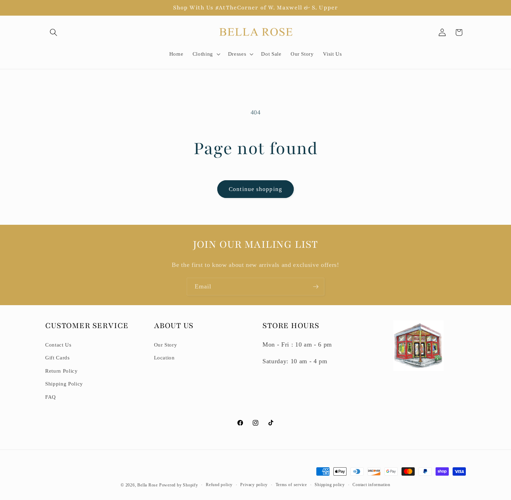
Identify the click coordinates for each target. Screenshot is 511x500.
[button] (53, 32)
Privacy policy (254, 484)
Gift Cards (57, 357)
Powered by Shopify (178, 485)
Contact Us (58, 345)
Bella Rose (147, 485)
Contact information (371, 484)
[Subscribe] (315, 287)
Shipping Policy (64, 384)
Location (164, 357)
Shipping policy (330, 484)
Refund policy (219, 484)
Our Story (165, 345)
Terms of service (291, 484)
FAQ (50, 397)
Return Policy (61, 371)
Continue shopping (255, 189)
